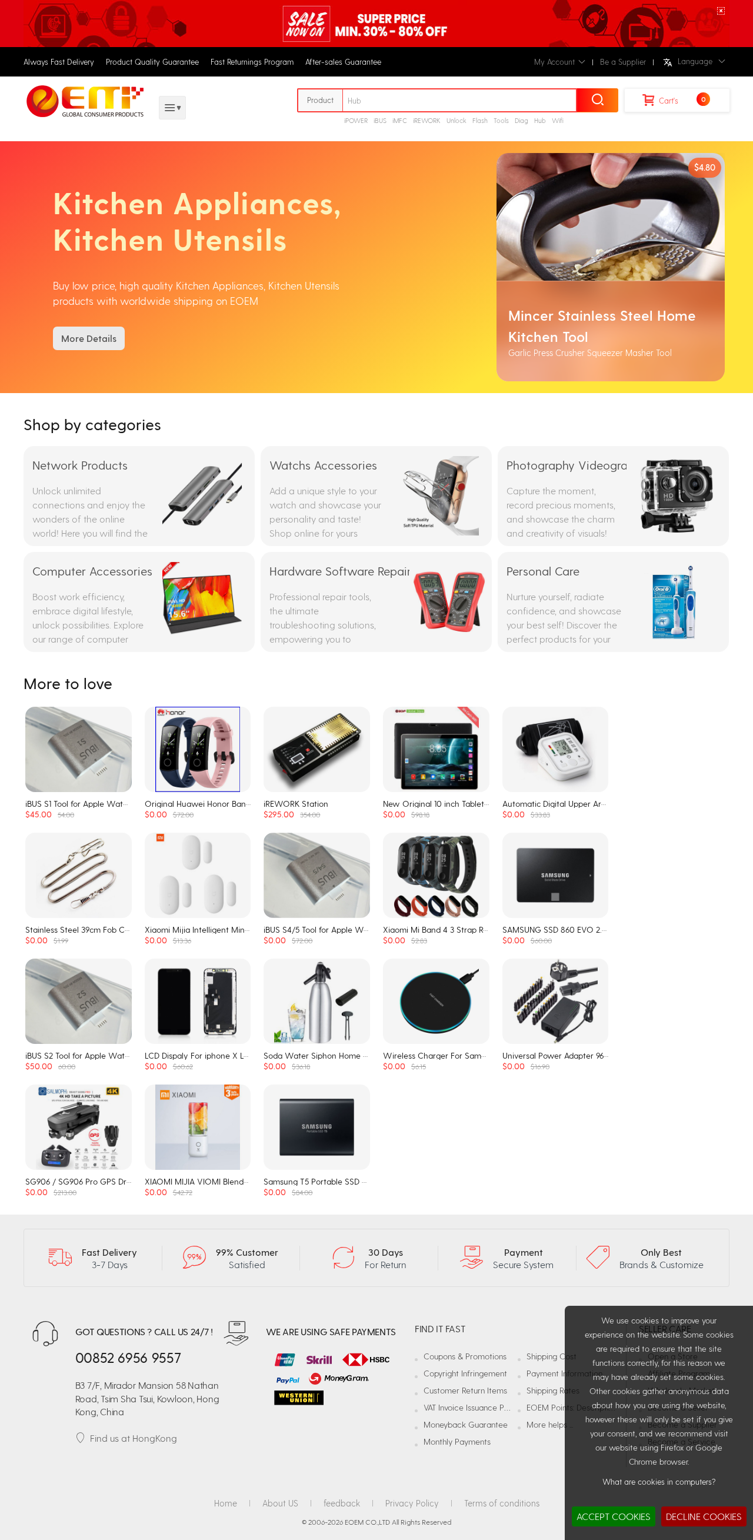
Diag (521, 120)
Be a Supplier (623, 61)
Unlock (457, 120)
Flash (480, 120)
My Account (554, 61)
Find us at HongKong (133, 1437)
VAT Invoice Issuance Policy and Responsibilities (509, 1407)
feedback (342, 1503)
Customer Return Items (465, 1390)
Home (225, 1503)
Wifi (558, 120)
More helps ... (550, 1424)
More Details (88, 338)
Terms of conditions (501, 1503)
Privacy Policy (412, 1503)
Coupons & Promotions (465, 1356)
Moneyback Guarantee (466, 1424)
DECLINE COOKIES (704, 1516)
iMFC (399, 120)
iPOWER (356, 120)
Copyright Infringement (465, 1373)
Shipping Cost (552, 1356)
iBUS (380, 120)
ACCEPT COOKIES (614, 1516)
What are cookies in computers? (658, 1481)
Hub (540, 120)
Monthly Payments (457, 1441)
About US (280, 1503)
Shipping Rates (553, 1390)
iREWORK (427, 120)
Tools (501, 120)
